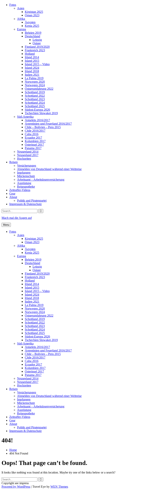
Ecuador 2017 (33, 137)
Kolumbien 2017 (35, 141)
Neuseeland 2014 (27, 151)
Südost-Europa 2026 (37, 109)
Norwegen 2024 (35, 85)
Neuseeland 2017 (27, 155)
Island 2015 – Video (37, 64)
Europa (21, 29)
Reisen (13, 162)
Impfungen (23, 172)
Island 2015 (32, 60)
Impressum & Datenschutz (25, 204)
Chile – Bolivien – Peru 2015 (43, 127)
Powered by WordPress (16, 486)
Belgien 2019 (33, 32)
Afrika (21, 18)
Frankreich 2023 (35, 50)
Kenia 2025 (32, 25)
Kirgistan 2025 (34, 11)
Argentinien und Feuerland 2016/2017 (48, 123)
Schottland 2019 (35, 92)
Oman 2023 (32, 15)
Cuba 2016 (31, 134)
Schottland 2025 (35, 106)
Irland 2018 (32, 71)
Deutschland (32, 36)
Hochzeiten (24, 158)
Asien (20, 8)
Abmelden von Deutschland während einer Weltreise (49, 169)
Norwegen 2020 (35, 81)
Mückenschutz (26, 176)
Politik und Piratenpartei (32, 200)
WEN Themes (59, 486)
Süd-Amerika (25, 116)
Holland (30, 53)
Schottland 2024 (35, 102)
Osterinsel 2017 (34, 144)
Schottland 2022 (35, 95)
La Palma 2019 (34, 78)
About (13, 197)
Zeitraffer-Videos (19, 190)
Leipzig (37, 39)
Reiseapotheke (26, 186)
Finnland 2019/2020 (37, 46)
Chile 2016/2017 (35, 130)
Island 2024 (32, 67)
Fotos (12, 4)
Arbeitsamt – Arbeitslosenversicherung (40, 179)
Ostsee (37, 43)
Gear (12, 193)
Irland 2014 (32, 57)
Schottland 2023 (35, 99)
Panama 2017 (33, 148)
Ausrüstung (24, 183)
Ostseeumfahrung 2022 (39, 88)
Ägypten (30, 22)
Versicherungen (26, 165)
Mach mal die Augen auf (17, 217)
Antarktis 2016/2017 (37, 120)
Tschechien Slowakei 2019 (41, 113)
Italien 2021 (32, 74)
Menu (6, 224)
